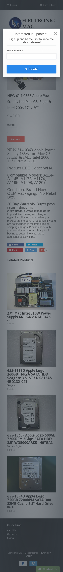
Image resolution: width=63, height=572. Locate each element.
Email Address (15, 50)
